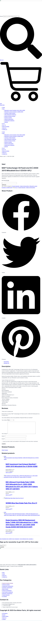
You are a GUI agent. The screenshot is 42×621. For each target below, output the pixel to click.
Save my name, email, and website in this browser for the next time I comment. (20, 441)
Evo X (3, 123)
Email (3, 438)
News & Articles (5, 126)
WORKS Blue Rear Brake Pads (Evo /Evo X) (21, 503)
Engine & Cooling (8, 117)
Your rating (4, 420)
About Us (4, 128)
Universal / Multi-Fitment (9, 113)
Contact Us (4, 129)
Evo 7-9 (4, 125)
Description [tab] (6, 361)
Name (3, 436)
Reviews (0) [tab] (6, 363)
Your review (5, 433)
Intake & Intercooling (8, 119)
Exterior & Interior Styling (9, 116)
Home (3, 107)
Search (1, 16)
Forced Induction (15, 186)
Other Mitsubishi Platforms (10, 114)
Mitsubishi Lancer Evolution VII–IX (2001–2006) (14, 110)
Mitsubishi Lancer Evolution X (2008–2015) (13, 111)
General (6, 122)
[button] (21, 58)
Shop (3, 108)
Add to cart (4, 184)
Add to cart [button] (8, 472)
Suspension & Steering (9, 120)
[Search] (19, 16)
